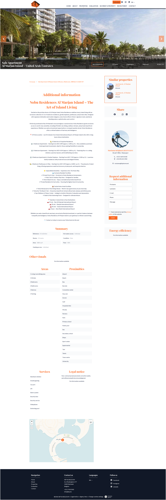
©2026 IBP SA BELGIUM (61, 496)
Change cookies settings (96, 496)
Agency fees (83, 496)
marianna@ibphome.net (122, 163)
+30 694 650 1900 (121, 159)
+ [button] (31, 421)
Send (113, 218)
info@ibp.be (68, 491)
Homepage (32, 81)
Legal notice (74, 496)
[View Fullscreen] (31, 427)
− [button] (31, 424)
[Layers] (91, 422)
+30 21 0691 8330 (121, 156)
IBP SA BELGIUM (69, 479)
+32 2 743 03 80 (69, 489)
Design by (110, 496)
